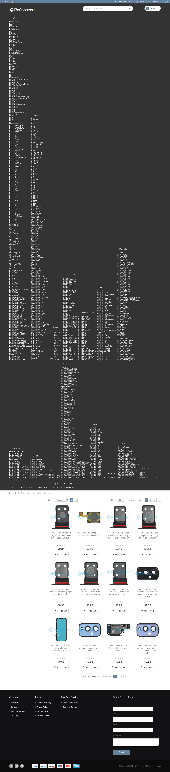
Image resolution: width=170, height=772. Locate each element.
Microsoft (16, 448)
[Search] (130, 8)
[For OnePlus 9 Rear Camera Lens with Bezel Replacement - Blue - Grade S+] (90, 630)
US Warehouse (154, 2)
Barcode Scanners (71, 483)
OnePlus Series (34, 493)
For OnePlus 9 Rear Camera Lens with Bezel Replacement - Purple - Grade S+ (147, 649)
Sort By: (51, 500)
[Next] (159, 500)
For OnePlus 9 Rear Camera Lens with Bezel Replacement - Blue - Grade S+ (89, 649)
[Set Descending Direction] (67, 500)
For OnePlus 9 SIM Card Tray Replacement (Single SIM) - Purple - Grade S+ (119, 535)
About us (14, 702)
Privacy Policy (42, 707)
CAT (156, 477)
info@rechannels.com (124, 1)
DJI (55, 483)
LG (67, 274)
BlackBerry (37, 456)
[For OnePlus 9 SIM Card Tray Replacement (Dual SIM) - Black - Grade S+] (119, 573)
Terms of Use (42, 711)
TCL (13, 487)
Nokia (95, 424)
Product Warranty (44, 702)
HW (13, 18)
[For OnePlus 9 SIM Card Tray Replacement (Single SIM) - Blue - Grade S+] (61, 573)
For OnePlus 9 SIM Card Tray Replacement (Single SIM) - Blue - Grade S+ (61, 591)
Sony (101, 287)
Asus (123, 443)
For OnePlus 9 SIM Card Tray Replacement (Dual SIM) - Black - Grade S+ (118, 591)
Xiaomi (36, 115)
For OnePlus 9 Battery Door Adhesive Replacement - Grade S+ (60, 648)
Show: (113, 500)
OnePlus (84, 312)
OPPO (65, 363)
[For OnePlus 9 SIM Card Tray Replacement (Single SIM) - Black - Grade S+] (147, 517)
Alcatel (51, 470)
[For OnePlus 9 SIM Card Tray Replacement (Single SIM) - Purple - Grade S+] (119, 517)
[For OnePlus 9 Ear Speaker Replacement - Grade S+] (90, 517)
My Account (140, 2)
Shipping (14, 716)
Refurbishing (43, 487)
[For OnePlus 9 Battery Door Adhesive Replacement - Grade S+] (61, 630)
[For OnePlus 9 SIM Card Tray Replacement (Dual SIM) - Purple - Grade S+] (90, 573)
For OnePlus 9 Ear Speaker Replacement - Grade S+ (89, 534)
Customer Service (70, 707)
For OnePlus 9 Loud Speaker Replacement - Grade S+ (119, 648)
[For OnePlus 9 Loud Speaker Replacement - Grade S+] (119, 630)
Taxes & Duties (43, 716)
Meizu (144, 468)
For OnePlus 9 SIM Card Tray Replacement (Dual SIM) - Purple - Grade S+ (89, 591)
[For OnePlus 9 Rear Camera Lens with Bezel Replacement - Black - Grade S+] (147, 573)
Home (11, 493)
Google (55, 327)
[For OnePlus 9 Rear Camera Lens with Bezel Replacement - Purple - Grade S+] (147, 630)
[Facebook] (11, 766)
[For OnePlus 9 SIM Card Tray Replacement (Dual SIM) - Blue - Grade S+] (61, 517)
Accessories (26, 487)
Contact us (15, 707)
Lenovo (110, 473)
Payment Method (18, 711)
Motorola (123, 249)
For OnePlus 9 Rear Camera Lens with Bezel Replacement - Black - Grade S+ (147, 593)
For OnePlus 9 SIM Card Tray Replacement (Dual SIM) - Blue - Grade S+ (60, 535)
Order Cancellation (70, 702)
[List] (76, 500)
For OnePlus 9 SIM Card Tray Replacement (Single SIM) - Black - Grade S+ (147, 535)
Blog (11, 1)
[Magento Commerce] (22, 9)
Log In (166, 2)
